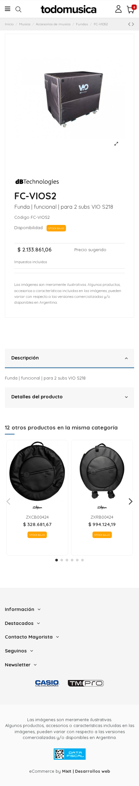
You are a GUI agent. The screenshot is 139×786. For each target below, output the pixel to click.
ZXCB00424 (37, 517)
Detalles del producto (37, 396)
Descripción (25, 358)
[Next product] (133, 24)
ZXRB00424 (102, 517)
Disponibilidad (29, 227)
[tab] (69, 359)
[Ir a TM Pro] (86, 683)
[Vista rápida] (37, 499)
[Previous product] (130, 24)
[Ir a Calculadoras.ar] (47, 683)
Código (21, 217)
